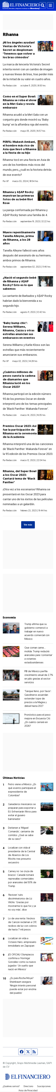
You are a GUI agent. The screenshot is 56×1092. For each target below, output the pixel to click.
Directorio (28, 1087)
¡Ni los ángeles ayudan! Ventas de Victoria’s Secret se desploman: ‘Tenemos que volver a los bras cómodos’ (19, 50)
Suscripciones (44, 1087)
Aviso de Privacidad (28, 1091)
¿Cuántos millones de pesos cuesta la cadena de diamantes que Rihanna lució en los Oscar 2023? (19, 380)
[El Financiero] (20, 5)
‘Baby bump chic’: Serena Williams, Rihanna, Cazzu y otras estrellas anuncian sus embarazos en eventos (19, 331)
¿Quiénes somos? (11, 1087)
